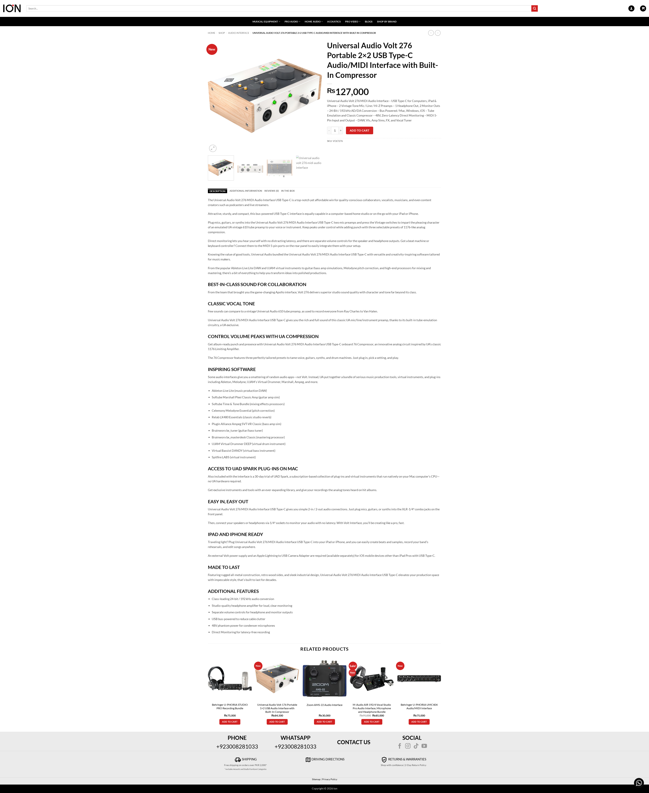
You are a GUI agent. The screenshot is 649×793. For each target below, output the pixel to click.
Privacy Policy (329, 779)
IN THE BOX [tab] (288, 190)
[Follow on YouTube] (424, 746)
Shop (222, 32)
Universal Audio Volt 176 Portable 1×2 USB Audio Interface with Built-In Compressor (277, 708)
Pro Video (351, 21)
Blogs (368, 21)
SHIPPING (249, 759)
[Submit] (534, 8)
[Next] (315, 95)
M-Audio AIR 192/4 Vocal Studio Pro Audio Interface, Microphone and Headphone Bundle (372, 708)
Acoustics (334, 21)
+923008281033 (237, 746)
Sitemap (316, 779)
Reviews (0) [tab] (272, 190)
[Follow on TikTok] (416, 746)
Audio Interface (238, 32)
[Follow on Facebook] (399, 746)
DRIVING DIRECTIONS (327, 759)
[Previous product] (438, 33)
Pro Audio (291, 21)
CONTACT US (353, 742)
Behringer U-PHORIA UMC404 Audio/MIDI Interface (419, 706)
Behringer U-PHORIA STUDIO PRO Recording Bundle (230, 706)
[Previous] (214, 95)
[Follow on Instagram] (408, 746)
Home (211, 32)
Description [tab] (217, 191)
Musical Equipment (265, 21)
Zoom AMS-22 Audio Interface (324, 704)
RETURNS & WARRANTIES (407, 759)
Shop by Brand (387, 21)
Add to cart (359, 130)
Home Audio (313, 21)
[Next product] (431, 33)
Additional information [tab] (246, 190)
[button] (631, 8)
